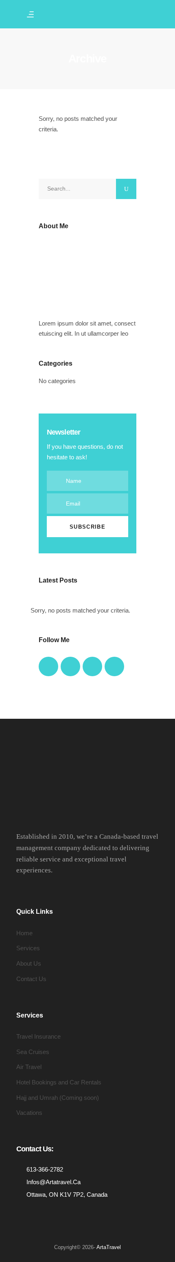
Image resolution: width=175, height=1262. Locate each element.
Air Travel (29, 1066)
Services (28, 948)
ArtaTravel (108, 1247)
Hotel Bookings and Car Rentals (58, 1082)
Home (24, 933)
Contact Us (31, 978)
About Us (28, 963)
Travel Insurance (38, 1036)
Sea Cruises (32, 1051)
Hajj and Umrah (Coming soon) (57, 1097)
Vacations (29, 1112)
